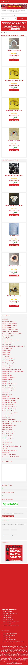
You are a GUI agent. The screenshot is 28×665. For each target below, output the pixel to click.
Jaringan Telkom (6, 354)
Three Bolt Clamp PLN (8, 438)
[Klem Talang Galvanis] (14, 234)
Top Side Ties (5, 440)
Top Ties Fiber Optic (7, 442)
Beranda (3, 32)
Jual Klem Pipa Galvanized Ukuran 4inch (13, 641)
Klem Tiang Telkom (7, 394)
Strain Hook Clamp (7, 427)
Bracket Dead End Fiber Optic (9, 325)
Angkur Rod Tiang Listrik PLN (9, 323)
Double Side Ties (6, 344)
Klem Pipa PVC (6, 381)
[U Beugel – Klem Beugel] (14, 139)
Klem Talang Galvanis (7, 385)
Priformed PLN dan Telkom (9, 419)
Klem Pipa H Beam (7, 379)
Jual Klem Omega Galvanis (10, 633)
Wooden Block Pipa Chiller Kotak (10, 456)
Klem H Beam (5, 373)
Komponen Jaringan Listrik (9, 400)
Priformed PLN (6, 417)
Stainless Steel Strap (7, 423)
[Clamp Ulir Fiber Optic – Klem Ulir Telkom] (14, 203)
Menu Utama (5, 1)
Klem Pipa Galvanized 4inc (9, 377)
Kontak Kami (15, 29)
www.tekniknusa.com (13, 625)
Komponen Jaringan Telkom (9, 402)
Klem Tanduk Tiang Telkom (9, 388)
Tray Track (5, 448)
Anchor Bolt (5, 319)
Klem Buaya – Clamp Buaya (9, 363)
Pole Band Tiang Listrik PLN (9, 408)
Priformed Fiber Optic (7, 415)
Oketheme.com (19, 663)
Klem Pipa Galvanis (7, 375)
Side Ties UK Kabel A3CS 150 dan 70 (11, 421)
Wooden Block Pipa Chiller (9, 454)
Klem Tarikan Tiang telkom (9, 390)
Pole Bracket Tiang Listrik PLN (10, 413)
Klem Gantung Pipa (7, 367)
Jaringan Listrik (6, 352)
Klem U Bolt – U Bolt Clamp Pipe (10, 398)
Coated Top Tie (6, 337)
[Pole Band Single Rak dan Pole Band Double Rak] (14, 173)
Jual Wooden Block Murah (8, 360)
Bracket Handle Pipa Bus (8, 327)
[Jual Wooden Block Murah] (14, 264)
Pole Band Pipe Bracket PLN (9, 406)
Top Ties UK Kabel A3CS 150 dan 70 (11, 446)
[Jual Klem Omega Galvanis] (14, 48)
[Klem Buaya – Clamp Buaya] (14, 294)
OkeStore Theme (9, 663)
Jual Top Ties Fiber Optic (9, 639)
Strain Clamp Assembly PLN (9, 425)
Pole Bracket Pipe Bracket (8, 410)
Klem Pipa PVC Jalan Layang (9, 383)
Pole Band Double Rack (8, 404)
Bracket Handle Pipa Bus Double (10, 329)
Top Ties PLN (5, 444)
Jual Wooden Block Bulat (8, 358)
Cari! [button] (22, 18)
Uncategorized (5, 452)
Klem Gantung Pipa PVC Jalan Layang (11, 369)
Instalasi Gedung (6, 350)
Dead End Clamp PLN (7, 342)
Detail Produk (14, 60)
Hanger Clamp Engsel (7, 348)
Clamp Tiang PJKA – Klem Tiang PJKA (12, 333)
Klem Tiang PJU (6, 392)
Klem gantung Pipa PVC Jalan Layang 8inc (12, 371)
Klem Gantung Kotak (7, 365)
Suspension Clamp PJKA (8, 431)
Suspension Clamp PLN (8, 433)
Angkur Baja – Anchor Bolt (9, 321)
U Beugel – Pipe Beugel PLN (9, 450)
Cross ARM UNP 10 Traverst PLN (10, 340)
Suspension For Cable (7, 435)
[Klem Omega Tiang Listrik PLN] (14, 108)
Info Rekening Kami (7, 516)
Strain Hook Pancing (7, 429)
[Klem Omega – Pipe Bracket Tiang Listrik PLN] (14, 78)
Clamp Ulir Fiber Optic (8, 335)
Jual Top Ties (5, 356)
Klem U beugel (6, 396)
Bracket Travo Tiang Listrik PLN (10, 331)
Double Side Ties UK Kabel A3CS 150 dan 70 (13, 346)
